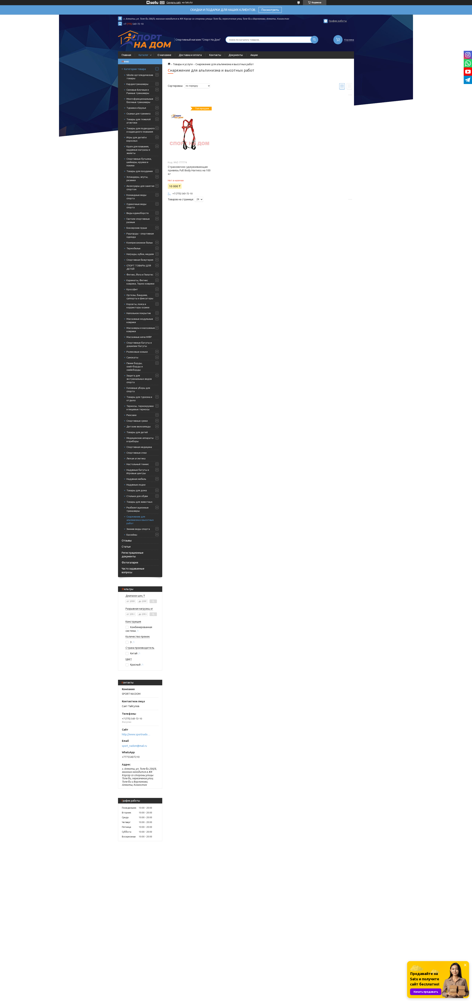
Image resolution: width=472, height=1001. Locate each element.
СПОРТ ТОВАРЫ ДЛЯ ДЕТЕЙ (138, 267)
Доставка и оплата (190, 55)
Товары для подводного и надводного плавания (140, 130)
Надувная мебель (136, 479)
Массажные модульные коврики (139, 320)
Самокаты (132, 357)
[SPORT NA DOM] (144, 39)
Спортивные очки (136, 452)
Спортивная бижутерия (139, 259)
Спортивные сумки (137, 420)
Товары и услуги (183, 64)
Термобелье (133, 248)
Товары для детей (137, 432)
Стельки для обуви (137, 496)
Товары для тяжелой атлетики (138, 121)
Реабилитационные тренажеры (137, 509)
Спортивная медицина (139, 447)
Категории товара (135, 69)
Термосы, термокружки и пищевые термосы (140, 408)
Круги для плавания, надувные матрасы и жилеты (138, 149)
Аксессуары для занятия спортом (140, 188)
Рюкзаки (131, 415)
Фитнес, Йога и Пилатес (139, 274)
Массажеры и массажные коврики (140, 329)
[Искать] (314, 40)
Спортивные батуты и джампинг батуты (139, 344)
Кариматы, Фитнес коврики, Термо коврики (140, 282)
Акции (254, 55)
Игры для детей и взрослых (136, 139)
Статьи (126, 546)
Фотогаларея (130, 562)
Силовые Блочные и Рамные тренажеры (137, 91)
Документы (236, 55)
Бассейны (131, 534)
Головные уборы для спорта (138, 389)
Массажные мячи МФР (139, 337)
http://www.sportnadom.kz (136, 734)
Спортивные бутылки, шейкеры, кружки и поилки (139, 162)
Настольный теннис (137, 464)
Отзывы (127, 540)
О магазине (164, 55)
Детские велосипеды (138, 426)
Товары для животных (139, 501)
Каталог (143, 55)
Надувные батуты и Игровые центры (137, 471)
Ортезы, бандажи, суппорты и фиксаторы (139, 297)
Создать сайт (173, 2)
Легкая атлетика (135, 458)
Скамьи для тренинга (138, 113)
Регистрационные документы (132, 554)
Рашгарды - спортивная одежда (140, 235)
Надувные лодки (135, 484)
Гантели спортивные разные (138, 220)
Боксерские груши (136, 228)
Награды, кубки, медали (140, 254)
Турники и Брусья (136, 108)
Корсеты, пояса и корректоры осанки (137, 306)
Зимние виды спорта (138, 529)
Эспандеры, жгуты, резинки (137, 178)
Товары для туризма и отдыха (139, 399)
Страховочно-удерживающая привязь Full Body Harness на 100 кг (189, 170)
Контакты (215, 55)
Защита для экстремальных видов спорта (139, 378)
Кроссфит (132, 289)
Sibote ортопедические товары (139, 77)
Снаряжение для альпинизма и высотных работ (140, 520)
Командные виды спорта (136, 197)
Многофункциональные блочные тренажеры (139, 100)
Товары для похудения (139, 171)
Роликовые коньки (137, 351)
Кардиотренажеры (137, 84)
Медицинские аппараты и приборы (140, 440)
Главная (126, 55)
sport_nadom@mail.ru (134, 745)
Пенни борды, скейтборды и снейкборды (134, 366)
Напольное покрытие (138, 313)
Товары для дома (136, 490)
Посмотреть (270, 9)
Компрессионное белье (139, 242)
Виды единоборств (137, 213)
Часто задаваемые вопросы (133, 570)
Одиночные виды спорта (136, 206)
